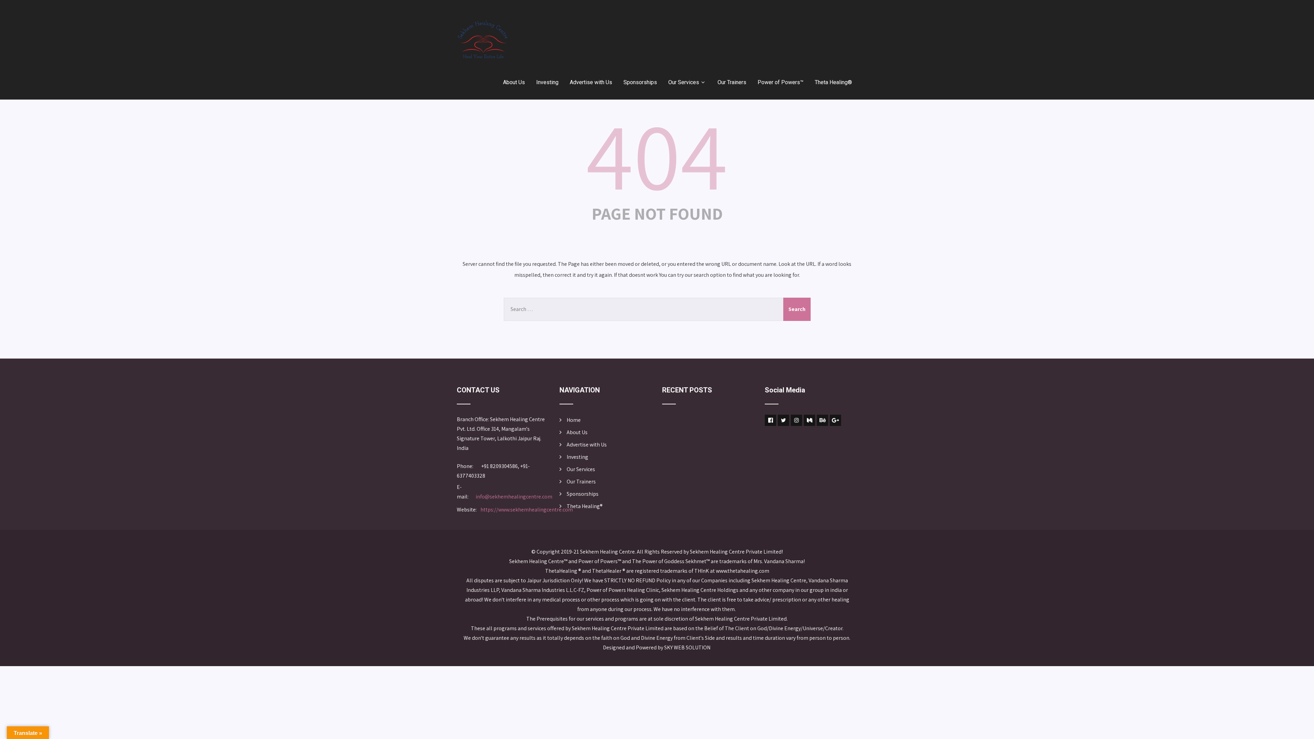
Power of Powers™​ (780, 82)
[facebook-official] (770, 420)
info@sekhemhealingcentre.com (514, 496)
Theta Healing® (833, 82)
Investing (547, 82)
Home (574, 420)
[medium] (809, 420)
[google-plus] (835, 420)
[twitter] (783, 420)
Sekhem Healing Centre (607, 551)
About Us (514, 82)
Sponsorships (640, 82)
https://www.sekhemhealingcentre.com (526, 509)
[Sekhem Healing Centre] (482, 39)
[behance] (822, 420)
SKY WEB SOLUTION (687, 647)
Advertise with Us (591, 82)
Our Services (683, 82)
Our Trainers (732, 82)
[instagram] (796, 420)
